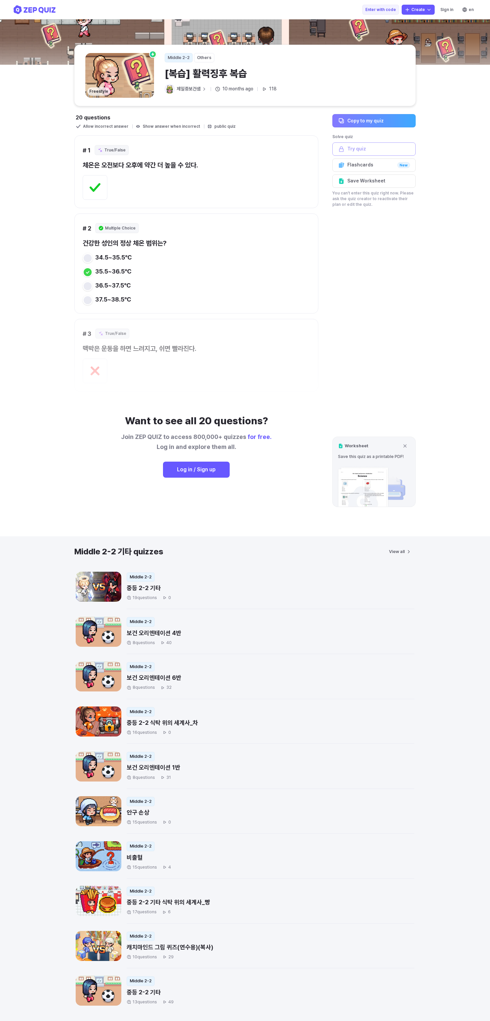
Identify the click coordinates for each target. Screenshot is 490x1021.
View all (397, 551)
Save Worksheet (366, 180)
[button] (374, 472)
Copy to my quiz (365, 120)
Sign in (446, 9)
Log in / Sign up (196, 469)
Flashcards (377, 164)
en (471, 9)
